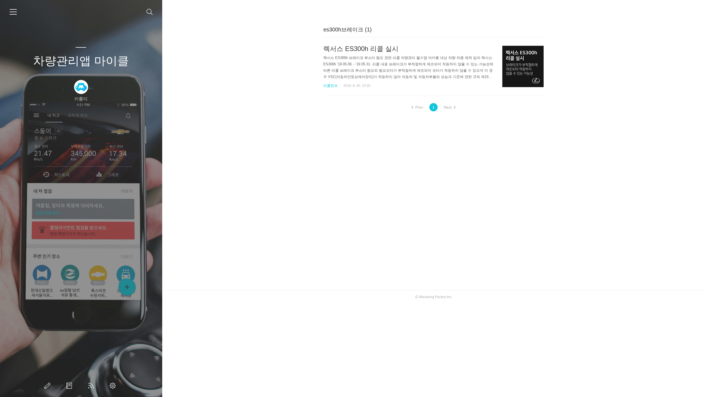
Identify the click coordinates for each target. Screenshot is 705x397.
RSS (92, 385)
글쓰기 (48, 385)
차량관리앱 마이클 (81, 60)
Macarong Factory (432, 297)
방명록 (70, 385)
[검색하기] (150, 12)
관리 (113, 385)
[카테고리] (13, 11)
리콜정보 (330, 86)
